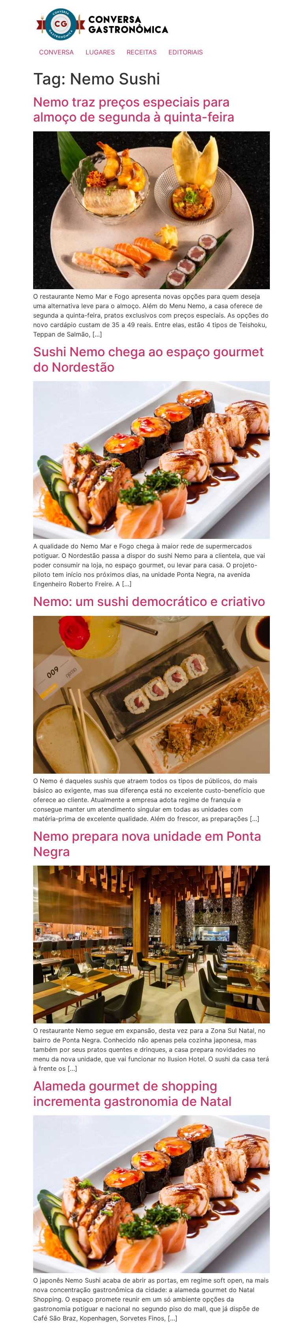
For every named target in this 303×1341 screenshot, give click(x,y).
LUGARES (100, 52)
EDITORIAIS (185, 52)
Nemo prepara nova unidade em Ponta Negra (147, 844)
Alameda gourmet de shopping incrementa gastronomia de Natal (132, 1093)
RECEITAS (142, 52)
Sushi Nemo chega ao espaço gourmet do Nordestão (148, 359)
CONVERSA (56, 52)
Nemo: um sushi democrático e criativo (149, 601)
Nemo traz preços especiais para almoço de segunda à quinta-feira (133, 109)
